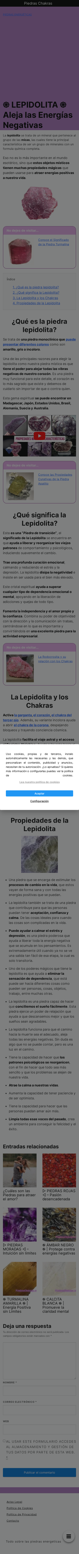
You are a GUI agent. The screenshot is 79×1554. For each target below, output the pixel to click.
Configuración (39, 801)
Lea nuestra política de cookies (39, 782)
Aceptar (39, 793)
